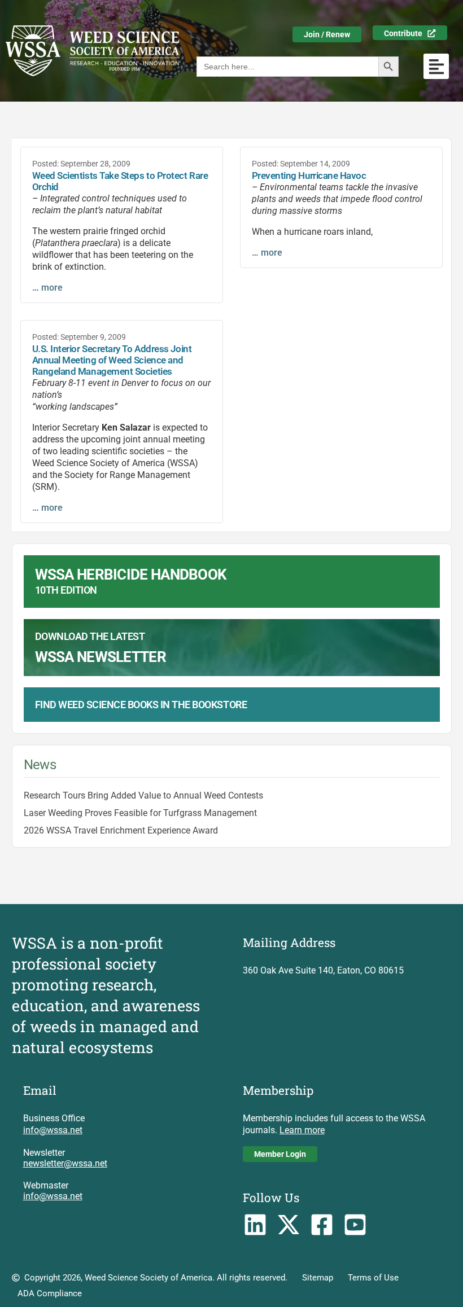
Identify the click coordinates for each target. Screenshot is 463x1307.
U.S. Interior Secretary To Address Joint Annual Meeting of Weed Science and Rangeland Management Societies (112, 360)
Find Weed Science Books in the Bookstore (141, 704)
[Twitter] (288, 1225)
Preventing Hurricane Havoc (309, 175)
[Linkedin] (255, 1225)
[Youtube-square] (355, 1225)
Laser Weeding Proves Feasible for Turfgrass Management (140, 813)
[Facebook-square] (322, 1225)
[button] (436, 66)
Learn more (302, 1130)
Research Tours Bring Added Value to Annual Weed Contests (143, 795)
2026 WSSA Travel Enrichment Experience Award (121, 830)
